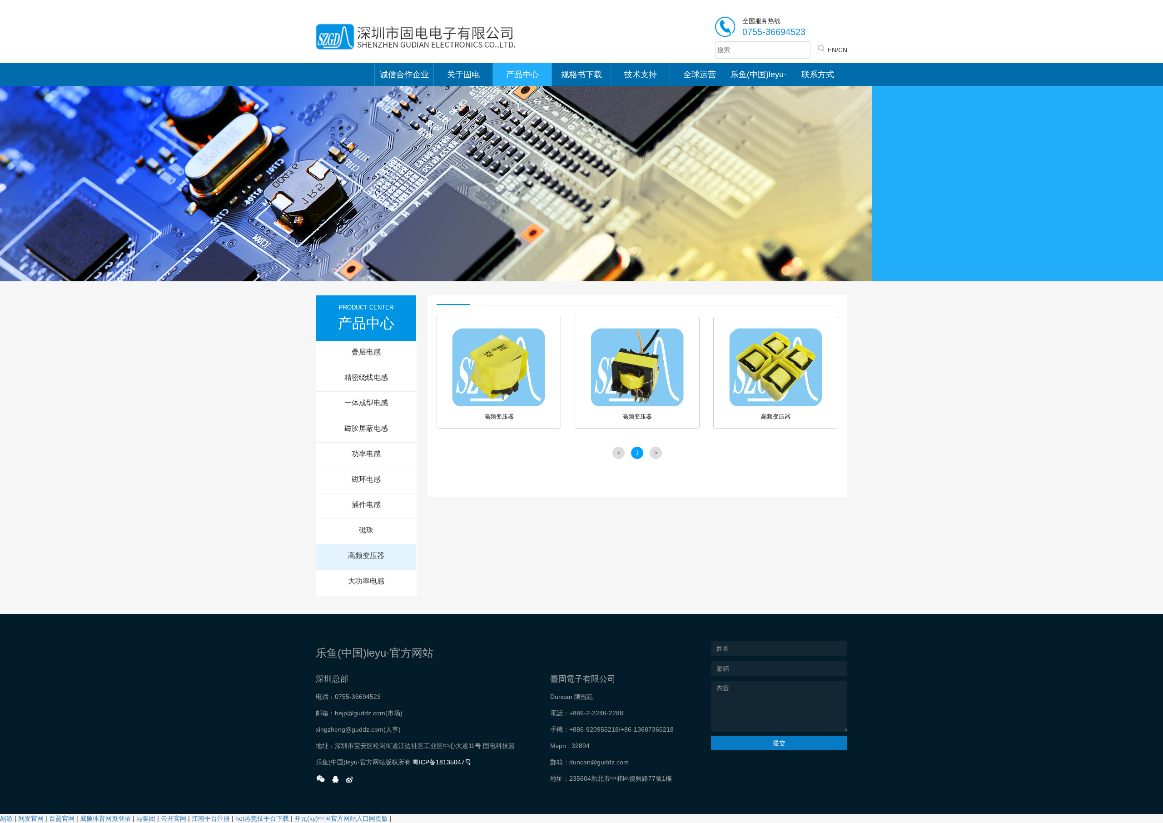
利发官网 (31, 818)
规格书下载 (581, 74)
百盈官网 (62, 818)
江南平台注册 (211, 818)
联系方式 (817, 74)
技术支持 (640, 74)
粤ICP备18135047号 (442, 762)
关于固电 (463, 74)
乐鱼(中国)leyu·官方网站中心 (758, 78)
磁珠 (366, 530)
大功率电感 (366, 581)
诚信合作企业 (404, 74)
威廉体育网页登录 (105, 818)
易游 (6, 818)
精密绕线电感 (366, 377)
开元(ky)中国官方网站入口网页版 (341, 818)
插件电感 (366, 505)
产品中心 (522, 74)
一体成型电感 (366, 403)
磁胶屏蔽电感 (366, 428)
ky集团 (145, 818)
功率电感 (366, 454)
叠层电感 (366, 352)
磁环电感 (366, 479)
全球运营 (699, 74)
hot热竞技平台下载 (262, 818)
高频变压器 (366, 555)
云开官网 (173, 818)
